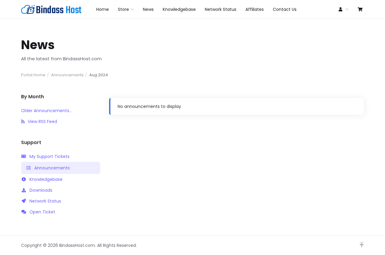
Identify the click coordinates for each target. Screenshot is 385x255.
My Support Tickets (49, 156)
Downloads (40, 190)
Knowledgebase (46, 179)
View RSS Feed (42, 121)
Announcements (67, 75)
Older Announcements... (46, 111)
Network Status (45, 201)
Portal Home (33, 75)
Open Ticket (42, 212)
